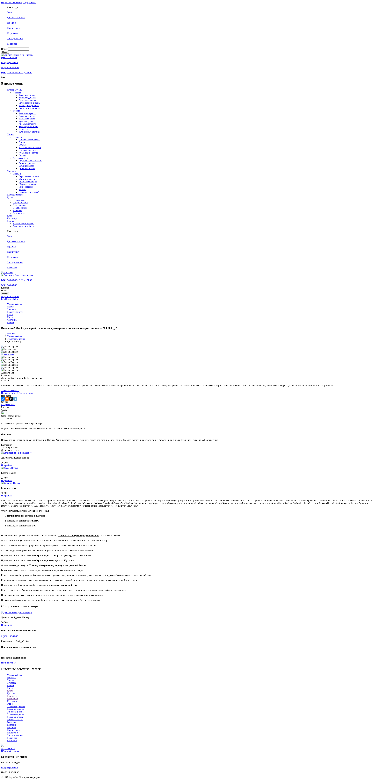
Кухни (10, 197)
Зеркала (22, 189)
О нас (10, 12)
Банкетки (23, 129)
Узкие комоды (26, 187)
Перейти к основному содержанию (18, 2)
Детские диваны (27, 163)
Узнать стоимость (10, 390)
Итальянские (19, 200)
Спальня (17, 173)
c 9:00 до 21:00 (16, 72)
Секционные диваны (29, 108)
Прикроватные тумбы (30, 192)
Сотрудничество (15, 38)
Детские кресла (26, 166)
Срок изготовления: (11, 417)
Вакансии (12, 740)
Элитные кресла (27, 118)
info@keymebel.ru (9, 62)
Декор (10, 690)
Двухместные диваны (29, 103)
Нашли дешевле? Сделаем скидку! (18, 393)
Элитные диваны (27, 100)
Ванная (10, 221)
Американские (20, 202)
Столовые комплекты (29, 139)
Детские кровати (27, 168)
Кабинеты (12, 696)
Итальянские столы (28, 150)
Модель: (5, 407)
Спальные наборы (28, 181)
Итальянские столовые (30, 147)
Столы (22, 142)
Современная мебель (23, 226)
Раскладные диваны (29, 105)
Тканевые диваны (28, 95)
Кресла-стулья (26, 121)
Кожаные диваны (27, 97)
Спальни (11, 171)
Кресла (16, 110)
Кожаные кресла (27, 116)
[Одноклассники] (7, 399)
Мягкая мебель (14, 89)
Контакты (12, 44)
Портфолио (12, 33)
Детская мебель (20, 158)
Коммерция (12, 698)
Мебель (10, 134)
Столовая (17, 137)
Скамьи (22, 155)
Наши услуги (13, 28)
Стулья (22, 145)
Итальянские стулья (28, 152)
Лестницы (12, 218)
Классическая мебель (23, 223)
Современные (20, 208)
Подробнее (6, 465)
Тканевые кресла (27, 113)
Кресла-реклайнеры (28, 126)
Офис (10, 704)
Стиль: (4, 402)
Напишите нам (8, 662)
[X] (11, 399)
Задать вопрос (8, 748)
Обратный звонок (10, 67)
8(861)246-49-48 (9, 57)
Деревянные (19, 213)
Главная (11, 333)
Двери (10, 215)
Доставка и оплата (16, 17)
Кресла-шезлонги (27, 124)
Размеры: (5, 375)
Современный (8, 404)
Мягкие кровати (27, 179)
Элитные (17, 210)
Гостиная (11, 677)
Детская (11, 693)
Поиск (4, 49)
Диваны (17, 92)
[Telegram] (15, 399)
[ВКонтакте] (3, 399)
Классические (20, 205)
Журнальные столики (29, 131)
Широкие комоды (27, 184)
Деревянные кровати (29, 176)
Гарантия (11, 23)
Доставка (11, 725)
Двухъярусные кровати (30, 160)
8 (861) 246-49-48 (9, 636)
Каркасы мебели (15, 194)
